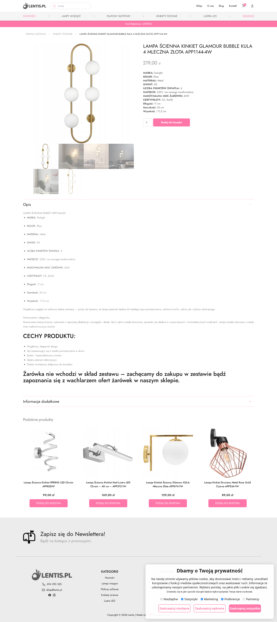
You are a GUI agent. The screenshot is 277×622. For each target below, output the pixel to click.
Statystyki (191, 599)
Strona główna (36, 34)
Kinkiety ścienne (166, 16)
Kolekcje (248, 16)
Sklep (199, 6)
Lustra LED (210, 16)
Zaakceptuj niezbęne (174, 608)
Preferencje (232, 599)
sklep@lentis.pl (54, 590)
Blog (221, 6)
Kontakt (233, 6)
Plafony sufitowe (118, 16)
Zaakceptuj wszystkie (245, 608)
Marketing (211, 599)
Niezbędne (171, 599)
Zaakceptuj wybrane (209, 608)
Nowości (29, 16)
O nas (210, 6)
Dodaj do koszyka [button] (48, 503)
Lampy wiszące (71, 16)
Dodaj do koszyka (171, 122)
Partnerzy (252, 599)
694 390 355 (54, 584)
